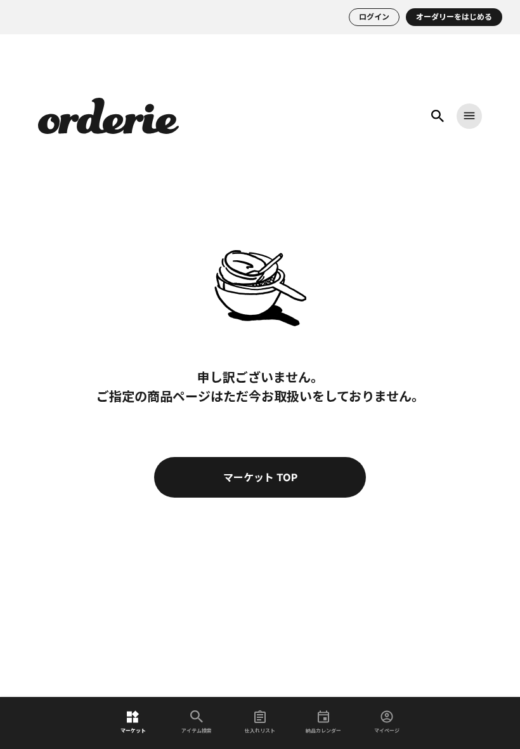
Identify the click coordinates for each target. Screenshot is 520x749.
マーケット (133, 730)
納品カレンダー (323, 730)
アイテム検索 (196, 730)
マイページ (387, 730)
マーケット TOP (260, 477)
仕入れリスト (260, 730)
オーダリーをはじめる (454, 17)
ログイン (374, 17)
